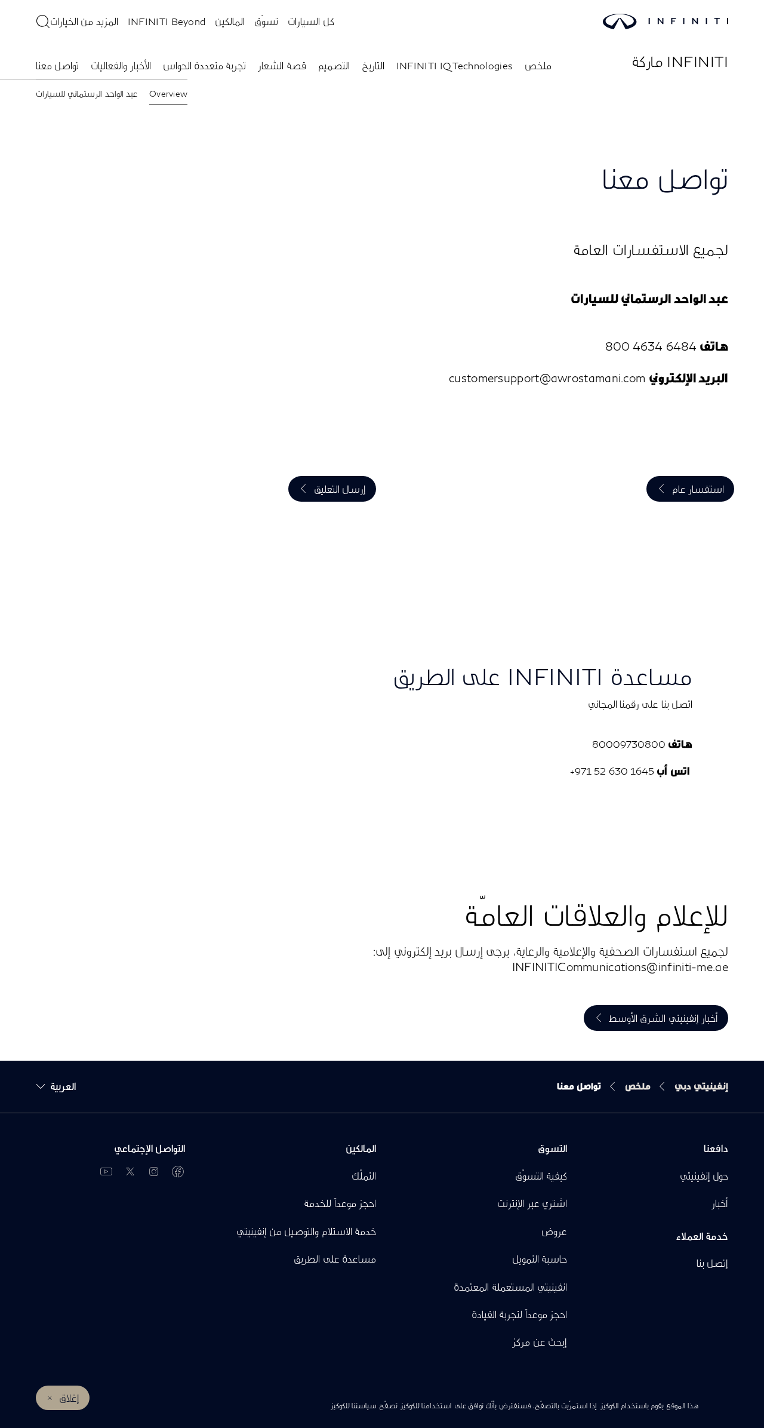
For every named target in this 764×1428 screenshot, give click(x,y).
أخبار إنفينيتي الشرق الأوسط (663, 1018)
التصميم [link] (334, 65)
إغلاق (69, 1398)
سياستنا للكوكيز (354, 1405)
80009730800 (629, 744)
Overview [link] (168, 93)
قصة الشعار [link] (282, 65)
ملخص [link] (538, 65)
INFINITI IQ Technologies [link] (454, 65)
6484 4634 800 (651, 346)
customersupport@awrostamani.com (547, 378)
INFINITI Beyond (167, 21)
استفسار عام (698, 489)
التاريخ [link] (373, 65)
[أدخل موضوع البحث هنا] (43, 21)
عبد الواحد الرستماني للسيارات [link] (86, 93)
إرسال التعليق (340, 489)
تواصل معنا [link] (57, 65)
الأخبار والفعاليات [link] (120, 65)
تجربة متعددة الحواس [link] (205, 65)
